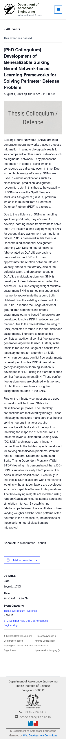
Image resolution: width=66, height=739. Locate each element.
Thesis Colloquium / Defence (20, 610)
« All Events (12, 29)
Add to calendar (23, 560)
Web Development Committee (40, 735)
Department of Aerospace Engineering (28, 8)
